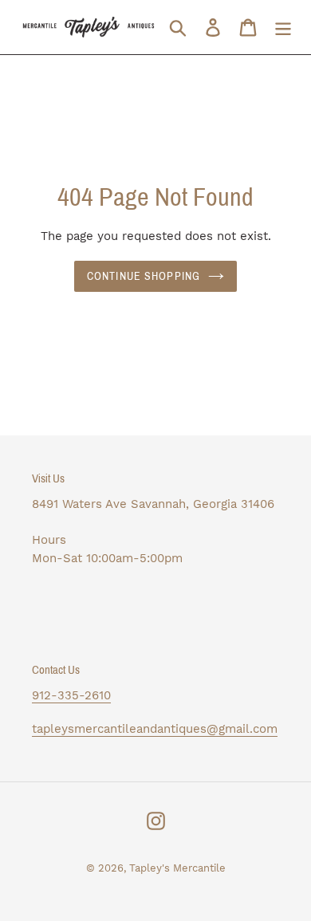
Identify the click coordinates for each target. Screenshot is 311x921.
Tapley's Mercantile (177, 868)
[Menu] (283, 27)
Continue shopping (143, 276)
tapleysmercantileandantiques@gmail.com (155, 729)
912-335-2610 (71, 695)
